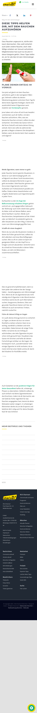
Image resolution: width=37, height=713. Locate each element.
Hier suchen (23, 588)
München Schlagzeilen (26, 526)
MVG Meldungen (7, 566)
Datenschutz (6, 535)
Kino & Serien (24, 568)
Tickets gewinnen (8, 588)
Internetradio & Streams (27, 497)
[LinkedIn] (24, 15)
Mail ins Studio (7, 530)
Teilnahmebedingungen (9, 538)
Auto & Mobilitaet (8, 571)
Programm (23, 500)
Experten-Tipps (24, 571)
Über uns (22, 506)
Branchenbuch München (27, 537)
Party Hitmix (6, 583)
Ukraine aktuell (7, 557)
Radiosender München (26, 606)
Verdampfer (16, 108)
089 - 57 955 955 (12, 520)
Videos (22, 560)
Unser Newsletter (25, 509)
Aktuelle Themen (25, 523)
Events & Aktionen (25, 503)
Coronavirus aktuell (8, 554)
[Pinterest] (30, 15)
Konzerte (5, 586)
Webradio (26, 608)
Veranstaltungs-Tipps (26, 577)
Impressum (6, 533)
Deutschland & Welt (8, 568)
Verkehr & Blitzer (7, 563)
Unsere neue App (25, 512)
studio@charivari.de (8, 518)
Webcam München (25, 535)
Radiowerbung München (15, 608)
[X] (17, 15)
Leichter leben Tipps (25, 574)
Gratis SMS (23, 580)
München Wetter (25, 532)
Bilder (21, 557)
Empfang (22, 515)
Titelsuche (6, 580)
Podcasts (22, 554)
